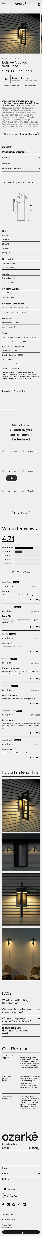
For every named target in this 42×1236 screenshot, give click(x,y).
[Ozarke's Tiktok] (19, 1204)
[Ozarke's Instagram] (8, 1204)
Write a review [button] (21, 571)
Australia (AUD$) (8, 1214)
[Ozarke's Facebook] (3, 1204)
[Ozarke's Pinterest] (13, 1204)
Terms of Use (7, 1228)
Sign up (34, 1147)
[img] (7, 588)
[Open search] (32, 4)
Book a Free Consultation (20, 134)
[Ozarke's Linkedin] (24, 1204)
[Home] (21, 3)
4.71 (8, 538)
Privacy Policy (7, 1225)
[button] (24, 70)
